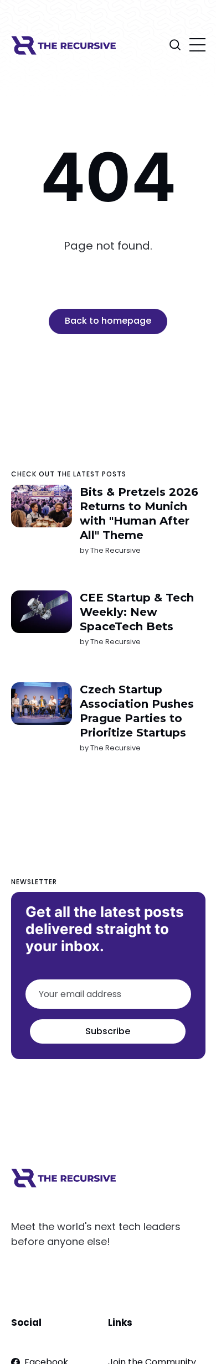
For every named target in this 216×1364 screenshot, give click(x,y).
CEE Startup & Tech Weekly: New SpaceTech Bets (136, 612)
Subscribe (107, 1031)
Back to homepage (108, 320)
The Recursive (115, 550)
